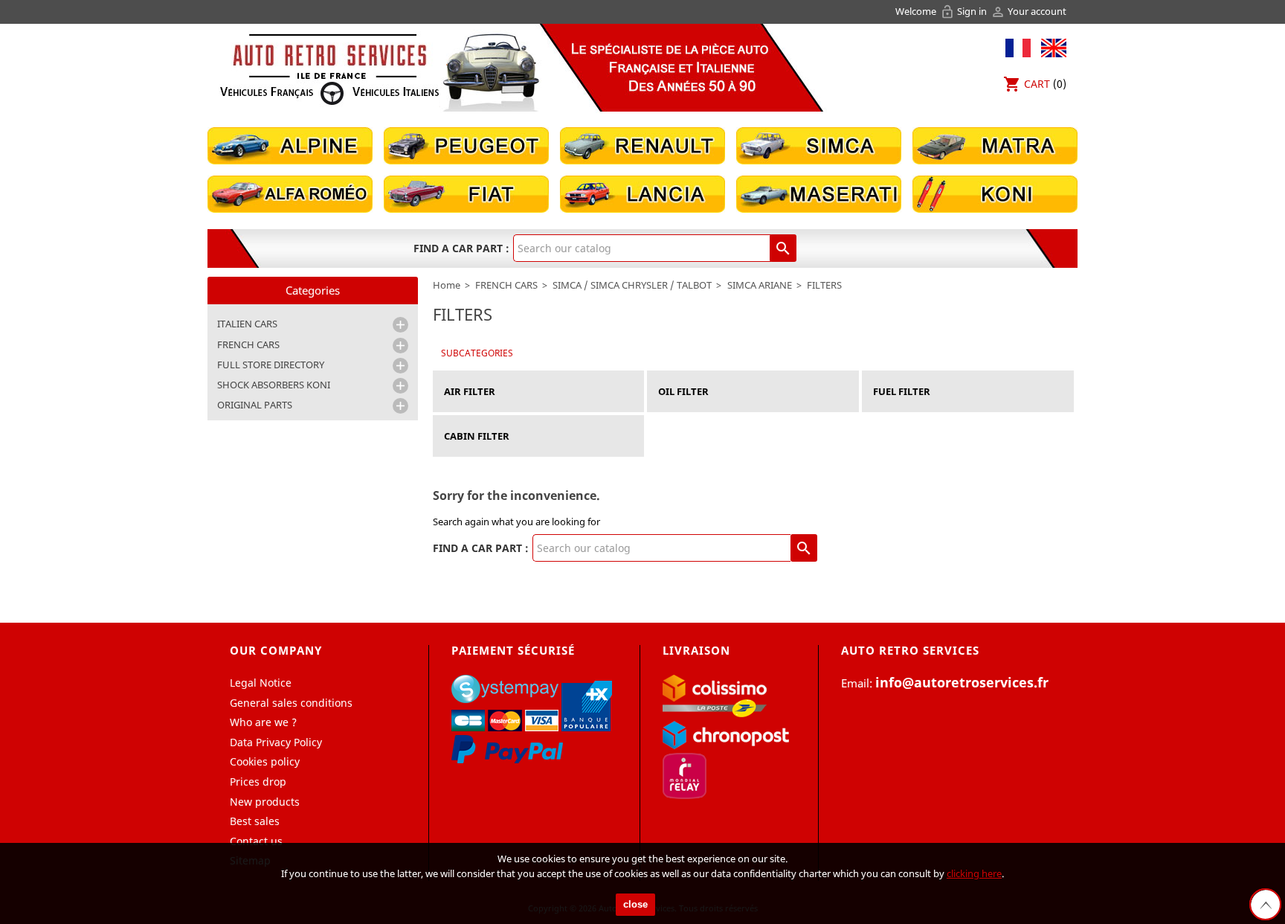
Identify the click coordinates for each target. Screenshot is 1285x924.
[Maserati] (818, 193)
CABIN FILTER (476, 436)
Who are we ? (263, 722)
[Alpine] (290, 145)
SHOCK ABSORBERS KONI (273, 384)
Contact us (256, 841)
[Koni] (995, 193)
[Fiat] (466, 193)
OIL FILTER (683, 391)
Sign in (964, 11)
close (635, 904)
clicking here (974, 873)
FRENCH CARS (248, 344)
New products (265, 802)
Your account (1028, 11)
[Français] (1018, 46)
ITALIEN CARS (247, 323)
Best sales (255, 821)
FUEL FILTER (901, 391)
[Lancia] (642, 193)
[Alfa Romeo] (290, 193)
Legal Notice (261, 683)
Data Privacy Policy (276, 742)
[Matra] (995, 145)
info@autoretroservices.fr (962, 682)
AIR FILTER (469, 391)
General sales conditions (291, 703)
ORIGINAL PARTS (254, 404)
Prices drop (258, 781)
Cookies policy (265, 761)
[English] (1050, 46)
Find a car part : (461, 248)
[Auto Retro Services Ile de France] (329, 69)
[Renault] (642, 145)
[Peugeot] (466, 145)
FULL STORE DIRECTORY (270, 364)
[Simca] (818, 145)
